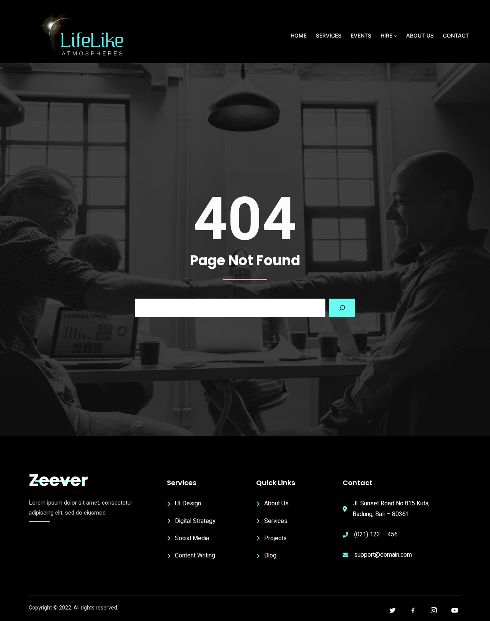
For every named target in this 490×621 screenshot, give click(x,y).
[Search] (342, 308)
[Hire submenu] (395, 35)
